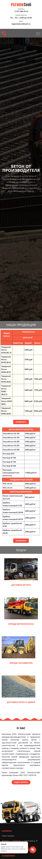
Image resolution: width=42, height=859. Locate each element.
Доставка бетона (21, 585)
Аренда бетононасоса (21, 624)
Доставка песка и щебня (21, 702)
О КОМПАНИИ (8, 856)
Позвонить (21, 422)
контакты (7, 831)
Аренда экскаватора (21, 663)
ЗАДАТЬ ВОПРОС (21, 782)
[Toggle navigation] (38, 34)
